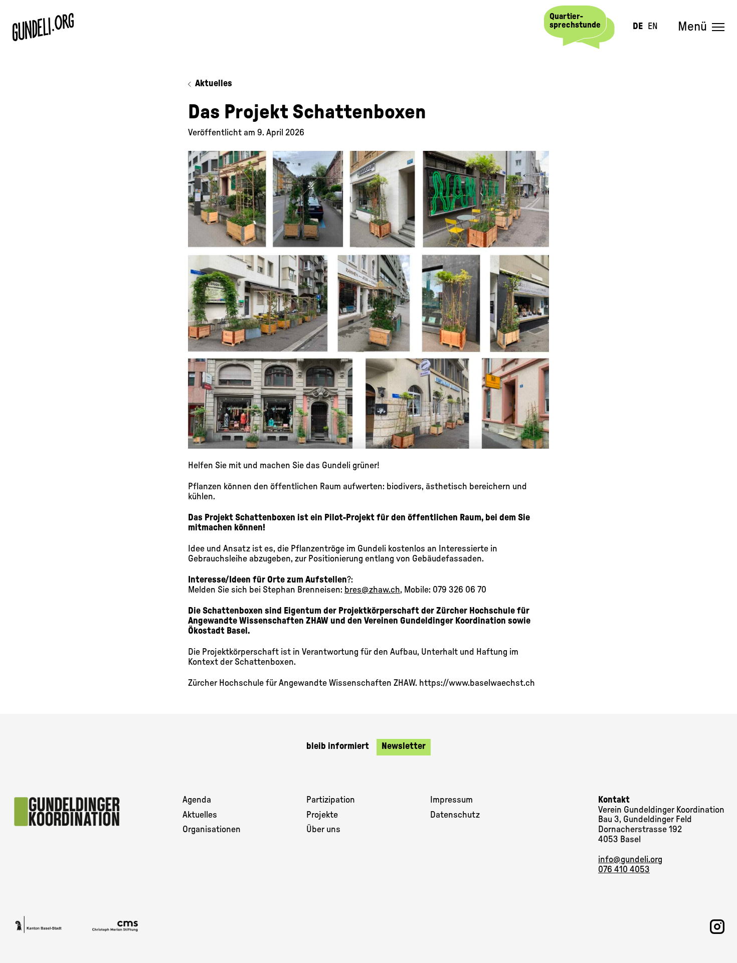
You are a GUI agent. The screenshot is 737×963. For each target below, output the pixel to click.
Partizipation (330, 800)
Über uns (323, 829)
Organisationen (211, 829)
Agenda (196, 800)
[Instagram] (717, 926)
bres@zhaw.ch (372, 590)
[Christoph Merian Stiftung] (120, 926)
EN (653, 26)
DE (638, 26)
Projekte (322, 815)
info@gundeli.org (630, 859)
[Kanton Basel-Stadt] (38, 926)
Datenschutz (455, 815)
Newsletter (404, 746)
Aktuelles (213, 83)
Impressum (451, 800)
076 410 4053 (624, 869)
